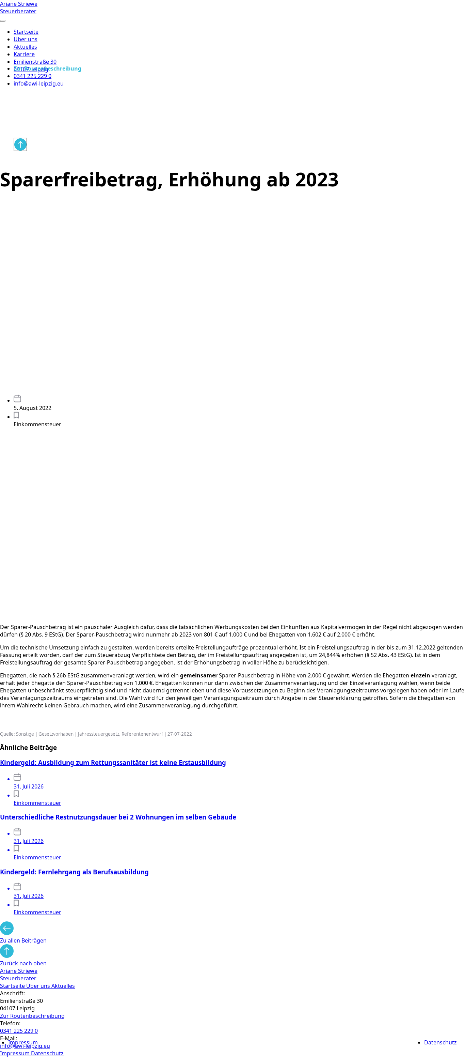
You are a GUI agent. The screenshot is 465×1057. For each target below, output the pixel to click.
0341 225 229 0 (32, 76)
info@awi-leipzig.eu (39, 83)
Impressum (23, 1042)
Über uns (25, 39)
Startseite (26, 31)
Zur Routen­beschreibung (32, 1016)
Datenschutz (440, 1042)
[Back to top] (20, 144)
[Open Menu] (2, 21)
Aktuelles (25, 46)
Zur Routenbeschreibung (47, 68)
